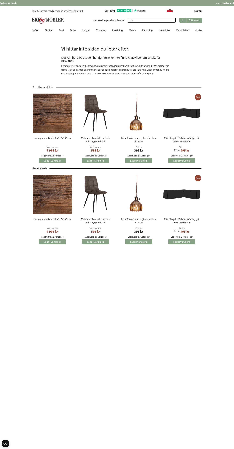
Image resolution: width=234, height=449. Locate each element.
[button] (190, 20)
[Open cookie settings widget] (5, 443)
